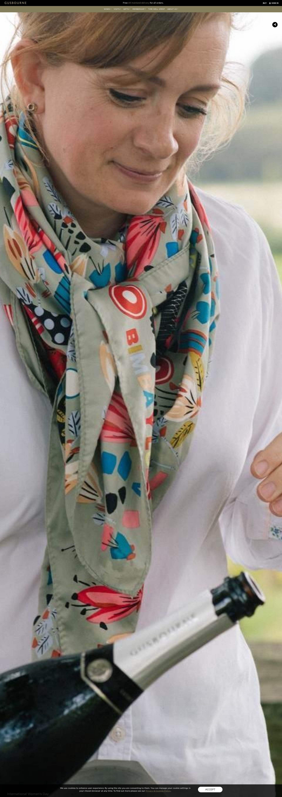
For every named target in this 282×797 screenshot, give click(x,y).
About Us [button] (172, 9)
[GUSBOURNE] (15, 3)
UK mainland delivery (138, 3)
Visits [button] (117, 9)
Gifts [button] (126, 9)
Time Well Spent (156, 9)
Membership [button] (138, 9)
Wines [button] (107, 9)
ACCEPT (210, 789)
